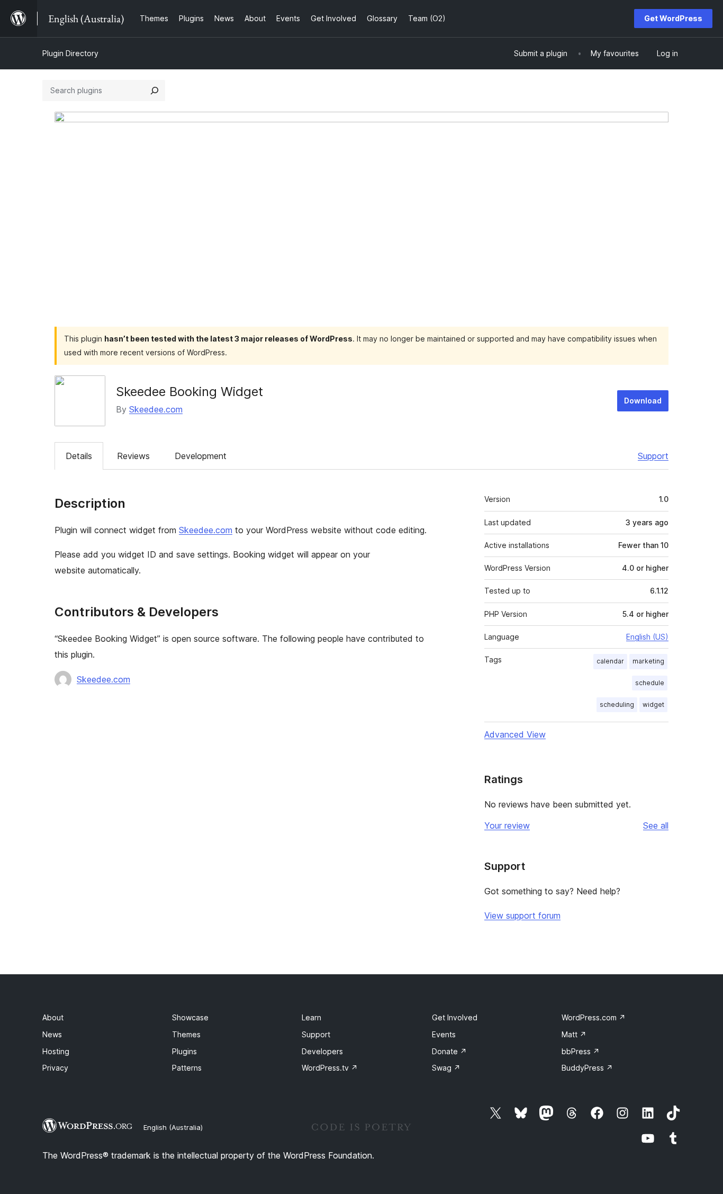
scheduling (617, 704)
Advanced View (515, 734)
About (53, 1017)
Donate (449, 1051)
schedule (649, 683)
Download (643, 400)
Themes (186, 1034)
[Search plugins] (154, 90)
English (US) (647, 636)
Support (653, 456)
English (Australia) (173, 1127)
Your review (507, 825)
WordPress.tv (330, 1067)
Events (444, 1034)
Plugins (184, 1051)
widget (653, 704)
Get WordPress (673, 18)
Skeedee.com (156, 409)
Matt (574, 1034)
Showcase (190, 1017)
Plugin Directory (70, 53)
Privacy (55, 1067)
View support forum (522, 915)
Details (79, 456)
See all (655, 825)
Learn (311, 1017)
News (52, 1034)
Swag (446, 1067)
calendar (610, 661)
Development (201, 456)
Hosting (55, 1051)
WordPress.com (594, 1017)
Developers (322, 1051)
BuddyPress (587, 1067)
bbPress (581, 1051)
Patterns (187, 1067)
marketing (648, 661)
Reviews (133, 456)
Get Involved (454, 1017)
